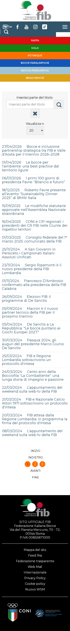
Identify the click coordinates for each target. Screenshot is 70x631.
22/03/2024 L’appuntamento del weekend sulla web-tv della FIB (32, 389)
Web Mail (35, 567)
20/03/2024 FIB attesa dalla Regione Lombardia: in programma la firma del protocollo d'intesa (34, 419)
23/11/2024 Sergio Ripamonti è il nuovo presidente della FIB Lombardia (31, 269)
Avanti (35, 471)
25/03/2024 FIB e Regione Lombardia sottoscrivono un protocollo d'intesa (26, 360)
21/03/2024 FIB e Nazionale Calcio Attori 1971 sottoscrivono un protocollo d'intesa (35, 403)
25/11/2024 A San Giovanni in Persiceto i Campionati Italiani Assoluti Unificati (29, 253)
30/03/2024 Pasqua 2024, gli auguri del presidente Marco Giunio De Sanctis (33, 344)
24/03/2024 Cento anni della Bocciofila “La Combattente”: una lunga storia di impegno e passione (33, 376)
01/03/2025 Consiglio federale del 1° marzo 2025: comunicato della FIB (34, 239)
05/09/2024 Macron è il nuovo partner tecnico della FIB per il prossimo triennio (30, 312)
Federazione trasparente (35, 561)
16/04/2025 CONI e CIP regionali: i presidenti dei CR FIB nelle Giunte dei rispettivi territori (34, 225)
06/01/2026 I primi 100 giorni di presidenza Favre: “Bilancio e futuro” (33, 180)
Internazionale (35, 572)
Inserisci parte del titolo (35, 97)
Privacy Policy (35, 578)
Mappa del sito (35, 550)
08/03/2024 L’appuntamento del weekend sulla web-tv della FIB (32, 433)
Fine (35, 477)
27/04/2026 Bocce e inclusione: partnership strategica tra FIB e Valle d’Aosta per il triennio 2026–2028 (34, 150)
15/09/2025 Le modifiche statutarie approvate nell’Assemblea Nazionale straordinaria (34, 210)
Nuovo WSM (35, 589)
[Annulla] (35, 113)
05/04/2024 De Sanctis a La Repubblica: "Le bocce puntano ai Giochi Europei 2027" (31, 328)
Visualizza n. (35, 124)
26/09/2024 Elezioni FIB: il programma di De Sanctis (26, 299)
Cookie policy (35, 584)
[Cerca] (59, 104)
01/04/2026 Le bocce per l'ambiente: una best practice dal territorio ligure (30, 166)
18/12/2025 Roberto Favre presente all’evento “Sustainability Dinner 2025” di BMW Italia (34, 194)
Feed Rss (35, 555)
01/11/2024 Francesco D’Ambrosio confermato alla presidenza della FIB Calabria (34, 285)
